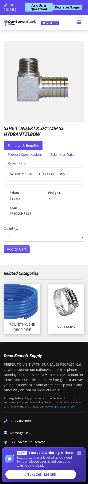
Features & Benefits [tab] (23, 145)
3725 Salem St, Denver (27, 442)
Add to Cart (17, 249)
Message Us (19, 433)
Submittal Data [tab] (62, 154)
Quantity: (11, 228)
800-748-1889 (20, 421)
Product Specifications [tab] (25, 154)
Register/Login (67, 7)
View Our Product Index (59, 406)
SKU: (13, 207)
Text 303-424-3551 (42, 474)
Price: (14, 192)
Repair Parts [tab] (17, 163)
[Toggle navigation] (79, 22)
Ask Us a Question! (39, 7)
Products (51, 23)
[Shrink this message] (79, 453)
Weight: (54, 192)
